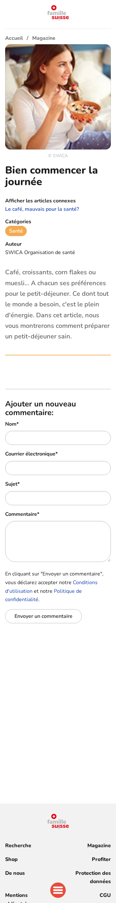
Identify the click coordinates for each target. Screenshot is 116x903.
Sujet (12, 484)
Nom (12, 424)
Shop (11, 859)
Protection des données (93, 877)
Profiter (101, 859)
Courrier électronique (31, 453)
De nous (15, 873)
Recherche (18, 845)
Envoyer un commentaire (43, 616)
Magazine (99, 845)
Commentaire (22, 514)
